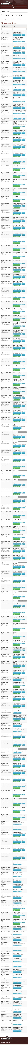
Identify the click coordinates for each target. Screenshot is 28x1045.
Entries (23, 34)
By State (19, 19)
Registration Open (16, 127)
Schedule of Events (5, 11)
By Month (7, 19)
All (2, 19)
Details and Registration (17, 34)
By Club (13, 19)
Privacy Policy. (7, 1042)
